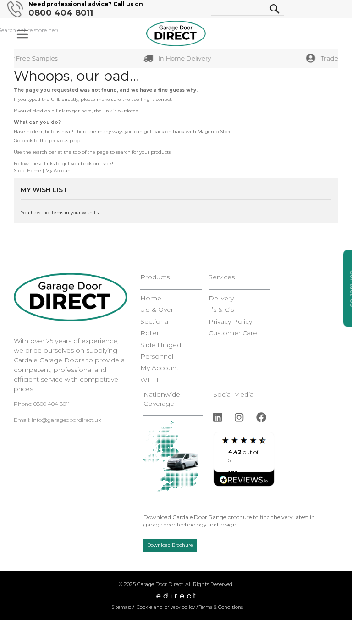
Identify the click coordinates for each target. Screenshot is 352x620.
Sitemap (121, 607)
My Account (58, 170)
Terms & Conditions (221, 607)
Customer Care (233, 333)
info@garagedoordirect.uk (66, 419)
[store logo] (176, 33)
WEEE (150, 379)
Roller (149, 333)
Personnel (156, 356)
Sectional (155, 321)
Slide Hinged (160, 345)
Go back (23, 141)
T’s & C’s (221, 309)
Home (150, 298)
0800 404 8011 (60, 13)
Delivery (221, 298)
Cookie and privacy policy (166, 607)
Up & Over (156, 309)
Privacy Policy (230, 321)
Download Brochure (170, 545)
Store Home (27, 170)
